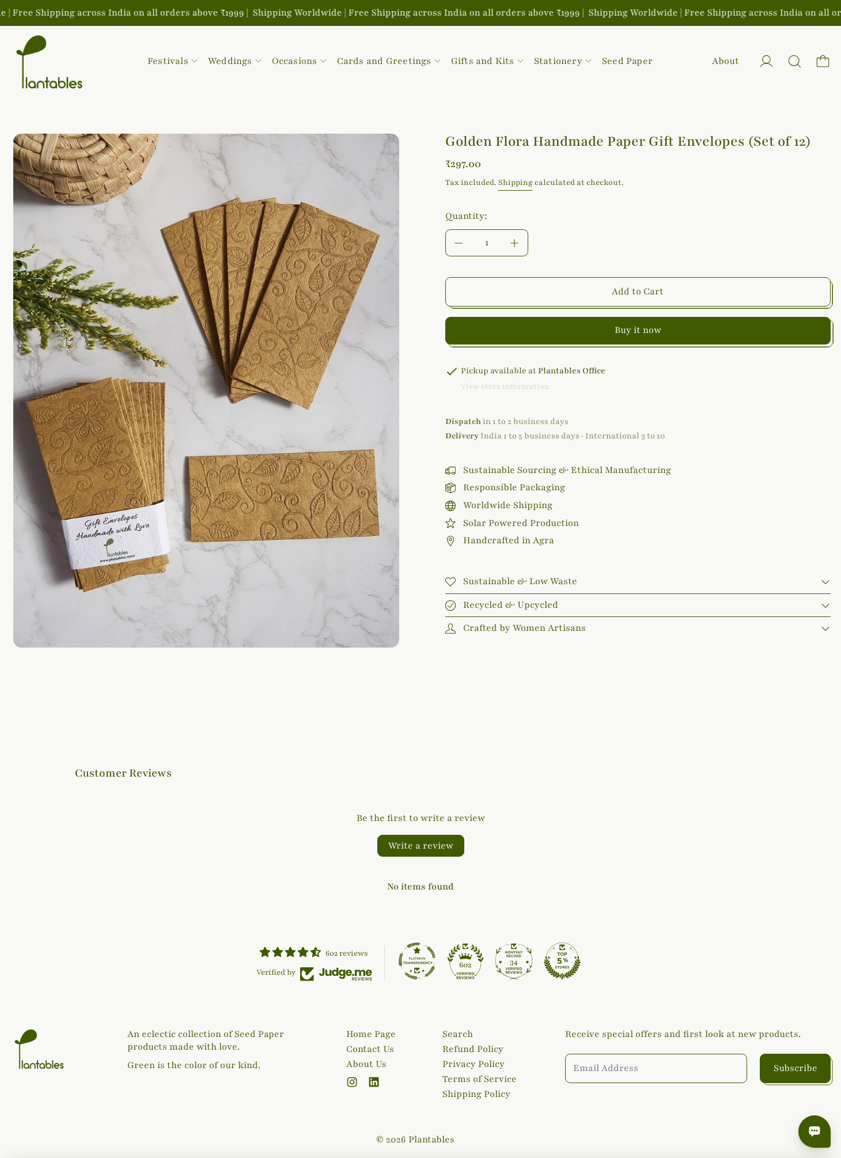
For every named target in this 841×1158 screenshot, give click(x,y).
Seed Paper (627, 61)
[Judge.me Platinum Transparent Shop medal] (417, 961)
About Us (366, 1064)
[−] (458, 242)
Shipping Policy (476, 1094)
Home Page (371, 1034)
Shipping (515, 182)
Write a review (420, 845)
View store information (505, 386)
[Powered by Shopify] (766, 61)
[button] (794, 61)
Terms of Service (479, 1079)
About (725, 61)
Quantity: (466, 216)
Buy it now (638, 330)
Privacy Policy (473, 1064)
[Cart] (823, 61)
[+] (515, 242)
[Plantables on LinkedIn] (374, 1082)
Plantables (431, 1139)
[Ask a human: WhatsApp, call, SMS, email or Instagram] (814, 1131)
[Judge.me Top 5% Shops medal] (562, 961)
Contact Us (370, 1049)
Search (457, 1034)
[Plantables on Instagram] (352, 1082)
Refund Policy (472, 1049)
